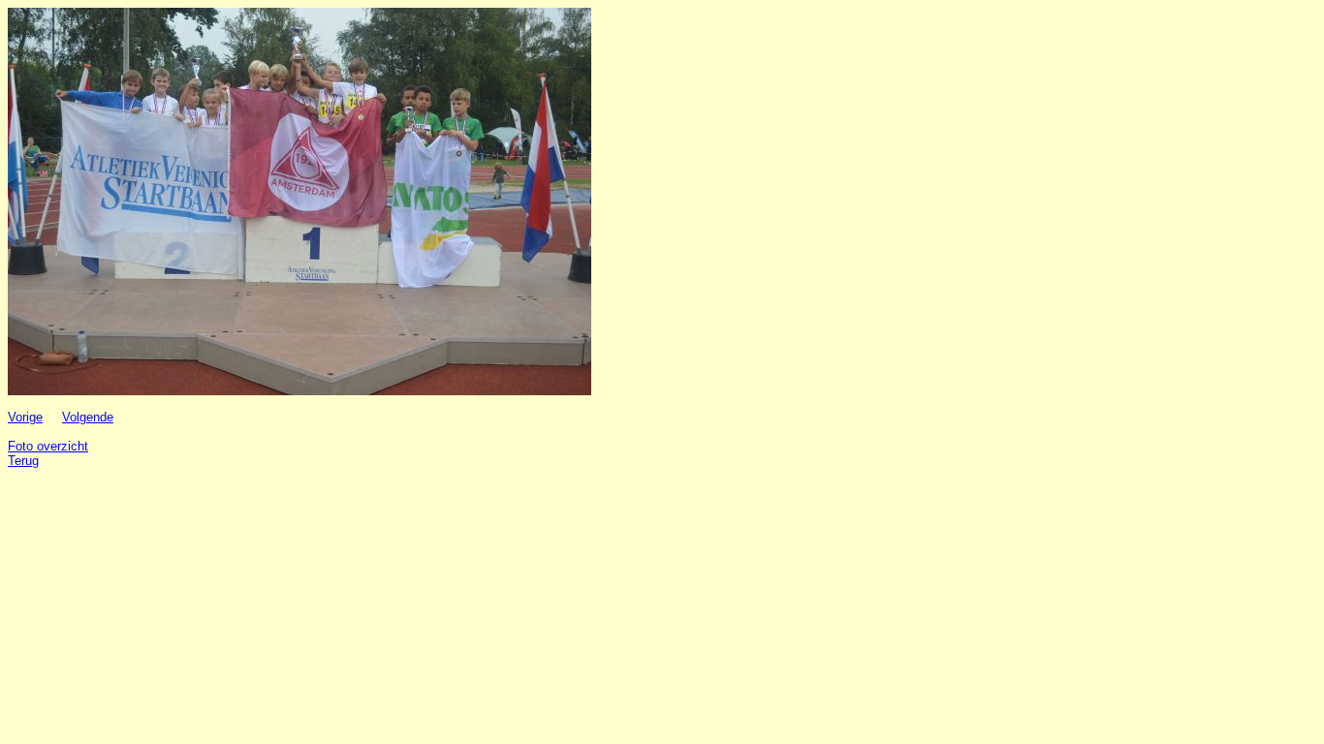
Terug (23, 460)
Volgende (87, 417)
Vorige (25, 417)
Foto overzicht (48, 446)
